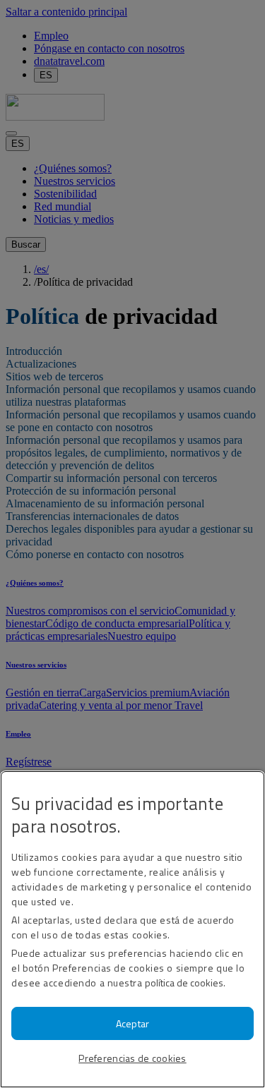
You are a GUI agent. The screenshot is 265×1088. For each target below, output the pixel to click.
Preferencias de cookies (132, 1058)
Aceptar (133, 1023)
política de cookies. (185, 982)
